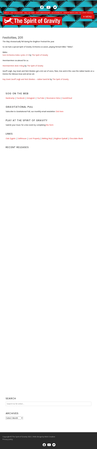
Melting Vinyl (47, 138)
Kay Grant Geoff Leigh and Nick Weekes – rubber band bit (26, 79)
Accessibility (57, 13)
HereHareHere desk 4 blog (13, 66)
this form (49, 125)
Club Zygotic (11, 138)
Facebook (21, 98)
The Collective (17, 13)
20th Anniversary (43, 13)
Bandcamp (10, 98)
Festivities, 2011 (13, 38)
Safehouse (22, 138)
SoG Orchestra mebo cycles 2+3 (16, 55)
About (6, 13)
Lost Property (34, 138)
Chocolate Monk (76, 138)
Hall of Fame (29, 13)
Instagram (31, 98)
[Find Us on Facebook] (42, 7)
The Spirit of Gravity (40, 55)
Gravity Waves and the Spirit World (78, 13)
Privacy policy (8, 439)
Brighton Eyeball (60, 138)
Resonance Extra (53, 98)
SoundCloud (67, 98)
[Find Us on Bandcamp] (55, 7)
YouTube (40, 98)
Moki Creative (50, 436)
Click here (59, 111)
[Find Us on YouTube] (48, 7)
